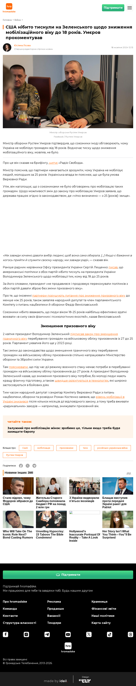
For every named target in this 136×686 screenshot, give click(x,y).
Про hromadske (15, 601)
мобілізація (43, 448)
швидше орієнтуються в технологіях (81, 380)
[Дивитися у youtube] (68, 634)
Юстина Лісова (22, 45)
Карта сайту (101, 623)
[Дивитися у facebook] (5, 634)
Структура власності (19, 623)
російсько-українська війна (112, 448)
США (25, 448)
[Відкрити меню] (129, 7)
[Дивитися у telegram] (47, 634)
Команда (10, 608)
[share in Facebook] (21, 466)
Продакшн (55, 608)
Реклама (54, 601)
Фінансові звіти (104, 608)
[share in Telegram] (34, 466)
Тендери (54, 623)
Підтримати (113, 7)
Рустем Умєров (14, 455)
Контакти (10, 615)
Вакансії (54, 615)
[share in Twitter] (28, 466)
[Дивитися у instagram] (26, 634)
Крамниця (99, 601)
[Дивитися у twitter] (89, 634)
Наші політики (103, 615)
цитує (53, 163)
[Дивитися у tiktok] (109, 634)
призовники (66, 448)
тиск (85, 448)
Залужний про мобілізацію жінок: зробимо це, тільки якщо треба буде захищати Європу (63, 429)
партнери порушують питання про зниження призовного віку (78, 295)
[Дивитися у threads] (130, 634)
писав (113, 267)
